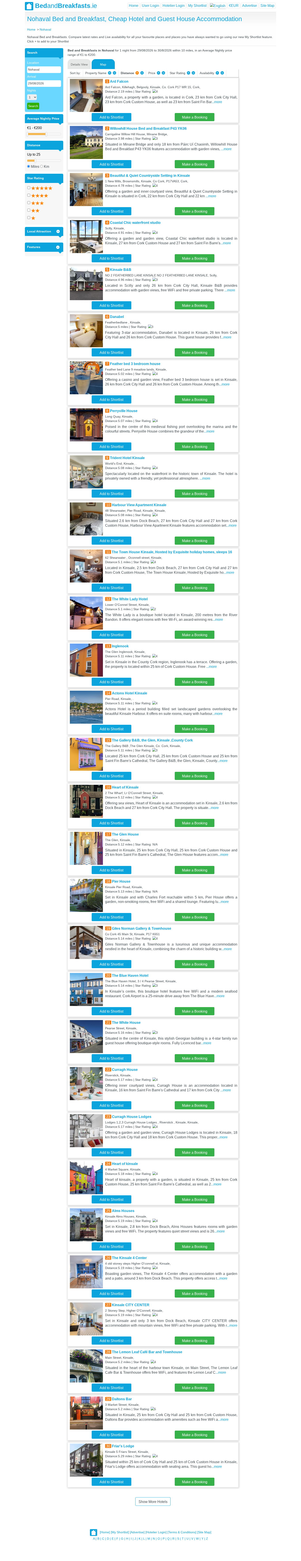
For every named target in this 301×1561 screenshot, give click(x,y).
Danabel (117, 317)
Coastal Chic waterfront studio (135, 223)
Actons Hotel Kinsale (129, 693)
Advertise (249, 5)
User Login (150, 5)
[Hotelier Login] (156, 1532)
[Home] (105, 1532)
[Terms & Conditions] (181, 1532)
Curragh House (125, 1070)
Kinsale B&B (120, 270)
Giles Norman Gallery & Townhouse (141, 928)
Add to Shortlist (111, 117)
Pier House (121, 881)
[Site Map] (204, 1532)
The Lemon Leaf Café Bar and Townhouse (147, 1352)
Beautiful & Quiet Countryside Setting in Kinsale (150, 175)
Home (133, 5)
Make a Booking (194, 117)
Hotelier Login (174, 5)
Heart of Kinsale (125, 787)
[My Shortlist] (120, 1532)
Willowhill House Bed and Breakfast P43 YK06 (148, 128)
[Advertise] (137, 1532)
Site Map (267, 5)
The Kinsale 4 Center (129, 1258)
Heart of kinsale (125, 1164)
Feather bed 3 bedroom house (135, 364)
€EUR (234, 5)
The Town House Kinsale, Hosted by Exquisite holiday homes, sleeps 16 (172, 552)
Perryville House (123, 411)
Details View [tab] (79, 64)
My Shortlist (197, 5)
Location (33, 62)
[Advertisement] (256, 114)
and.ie (66, 5)
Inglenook (120, 646)
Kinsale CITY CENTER (130, 1305)
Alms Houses (123, 1211)
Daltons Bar (122, 1399)
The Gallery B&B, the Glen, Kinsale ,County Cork (152, 740)
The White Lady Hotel (130, 599)
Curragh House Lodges (131, 1117)
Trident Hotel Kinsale (127, 458)
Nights (31, 90)
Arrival (31, 76)
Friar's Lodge (123, 1446)
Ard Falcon (119, 81)
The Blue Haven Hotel (130, 975)
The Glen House (125, 834)
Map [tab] (103, 64)
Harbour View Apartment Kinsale (139, 505)
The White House (126, 1022)
